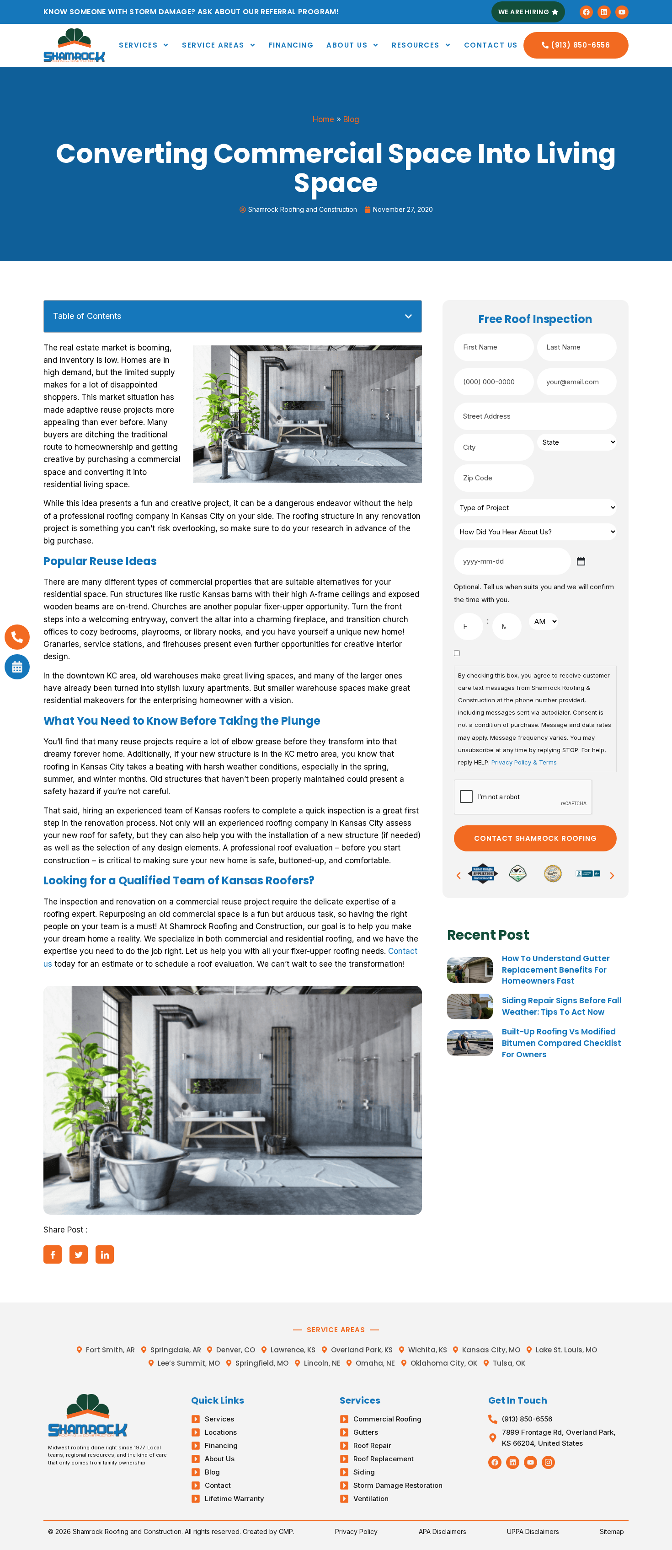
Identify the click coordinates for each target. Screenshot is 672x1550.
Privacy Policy (356, 1531)
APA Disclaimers (442, 1531)
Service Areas (213, 45)
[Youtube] (622, 12)
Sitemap (612, 1531)
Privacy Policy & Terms (524, 762)
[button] (408, 316)
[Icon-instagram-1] (548, 1462)
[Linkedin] (604, 12)
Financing (291, 45)
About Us (347, 45)
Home (323, 119)
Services (138, 45)
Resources (416, 45)
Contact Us (491, 45)
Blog (351, 119)
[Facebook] (586, 12)
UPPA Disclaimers (533, 1531)
